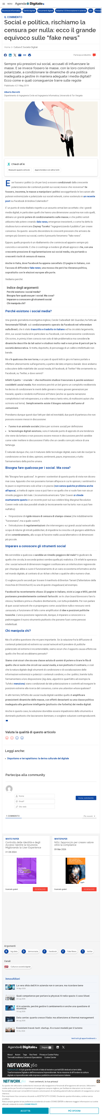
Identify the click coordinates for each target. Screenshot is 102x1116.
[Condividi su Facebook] (5, 55)
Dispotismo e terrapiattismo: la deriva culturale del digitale (38, 758)
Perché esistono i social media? (24, 291)
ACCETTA (25, 1111)
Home (7, 47)
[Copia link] (25, 55)
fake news (35, 267)
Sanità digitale (8, 11)
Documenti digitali (24, 11)
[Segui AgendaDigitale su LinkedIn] (57, 1047)
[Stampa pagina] (29, 55)
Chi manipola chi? (16, 303)
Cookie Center (50, 1057)
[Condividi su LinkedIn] (10, 55)
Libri (69, 11)
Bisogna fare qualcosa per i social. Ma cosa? (30, 295)
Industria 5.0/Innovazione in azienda (49, 11)
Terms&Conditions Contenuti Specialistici (24, 1057)
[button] (7, 4)
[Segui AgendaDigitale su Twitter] (63, 1047)
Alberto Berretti (12, 92)
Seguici (45, 1047)
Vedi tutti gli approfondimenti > (84, 1038)
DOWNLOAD (40, 889)
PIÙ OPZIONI (74, 1111)
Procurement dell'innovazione (86, 11)
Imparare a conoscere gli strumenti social (29, 299)
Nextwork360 (13, 1070)
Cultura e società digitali (26, 47)
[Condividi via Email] (20, 55)
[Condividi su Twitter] (15, 55)
